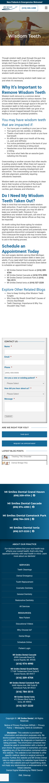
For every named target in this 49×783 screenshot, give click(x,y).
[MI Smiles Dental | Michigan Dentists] (8, 8)
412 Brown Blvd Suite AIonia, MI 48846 (24, 700)
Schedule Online (24, 642)
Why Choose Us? (24, 630)
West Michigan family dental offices (18, 217)
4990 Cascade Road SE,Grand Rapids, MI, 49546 (24, 658)
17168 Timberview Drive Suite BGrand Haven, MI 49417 (24, 672)
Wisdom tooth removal (12, 96)
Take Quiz (24, 434)
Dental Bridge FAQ (19, 463)
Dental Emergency (24, 576)
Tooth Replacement (24, 582)
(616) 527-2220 (21, 531)
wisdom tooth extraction (12, 73)
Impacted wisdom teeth (20, 108)
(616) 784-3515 (21, 519)
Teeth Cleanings (24, 569)
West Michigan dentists (34, 65)
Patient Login (24, 648)
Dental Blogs (24, 636)
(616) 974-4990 (21, 507)
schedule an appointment (15, 265)
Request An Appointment (25, 443)
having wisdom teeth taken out (31, 78)
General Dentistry (24, 594)
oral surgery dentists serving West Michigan (25, 255)
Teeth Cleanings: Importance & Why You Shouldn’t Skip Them (24, 304)
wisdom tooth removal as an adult (22, 225)
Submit (8, 416)
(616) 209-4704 (22, 495)
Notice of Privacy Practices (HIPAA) (20, 725)
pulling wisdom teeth (13, 164)
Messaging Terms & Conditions (28, 728)
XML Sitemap (24, 775)
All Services (24, 606)
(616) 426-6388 (29, 8)
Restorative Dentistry (24, 600)
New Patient (24, 617)
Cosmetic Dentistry (24, 588)
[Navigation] (46, 8)
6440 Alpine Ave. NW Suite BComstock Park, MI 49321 (24, 686)
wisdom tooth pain (24, 214)
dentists (31, 556)
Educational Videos (24, 624)
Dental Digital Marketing (17, 770)
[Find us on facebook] (34, 495)
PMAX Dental (37, 770)
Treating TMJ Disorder (21, 456)
